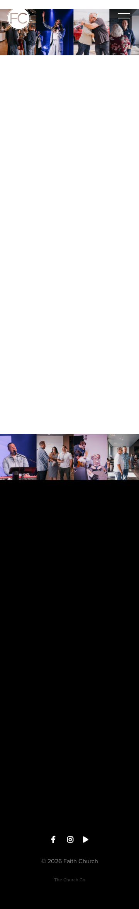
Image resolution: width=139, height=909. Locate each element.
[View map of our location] (69, 653)
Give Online (69, 761)
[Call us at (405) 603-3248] (69, 587)
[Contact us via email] (69, 522)
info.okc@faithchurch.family (69, 565)
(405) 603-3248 (69, 630)
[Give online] (69, 718)
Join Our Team (69, 826)
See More (69, 696)
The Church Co (69, 879)
